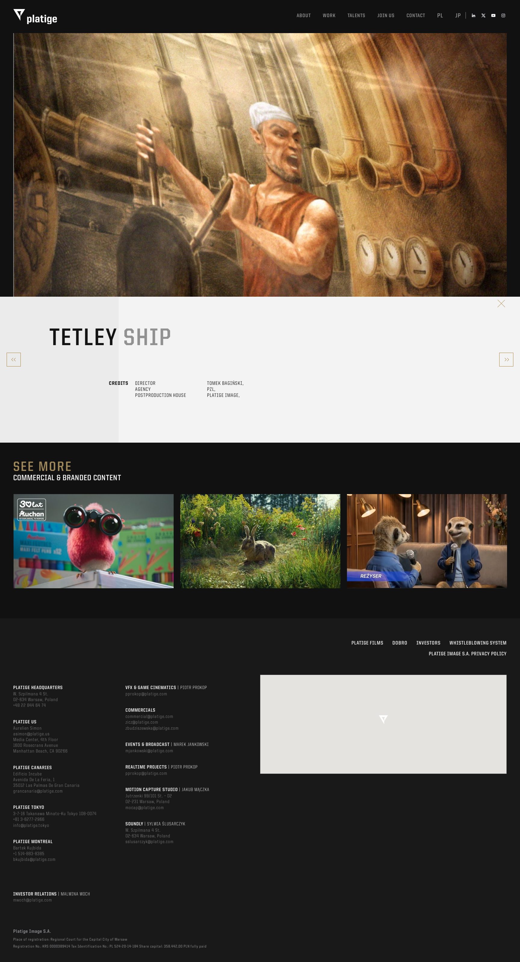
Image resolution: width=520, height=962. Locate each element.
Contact (416, 15)
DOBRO (399, 643)
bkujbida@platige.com (34, 859)
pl (440, 16)
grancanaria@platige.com (38, 791)
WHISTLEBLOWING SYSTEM (478, 643)
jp (458, 16)
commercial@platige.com (149, 716)
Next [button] (506, 541)
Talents (356, 15)
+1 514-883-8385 (29, 854)
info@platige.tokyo (31, 825)
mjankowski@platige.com (149, 751)
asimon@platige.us (31, 734)
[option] (94, 541)
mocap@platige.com (144, 808)
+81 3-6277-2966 (29, 819)
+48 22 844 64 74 (29, 705)
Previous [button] (14, 541)
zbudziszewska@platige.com (152, 728)
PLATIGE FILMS (367, 643)
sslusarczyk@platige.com (149, 842)
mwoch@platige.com (32, 900)
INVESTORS (428, 643)
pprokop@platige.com (146, 694)
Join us (386, 15)
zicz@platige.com (141, 722)
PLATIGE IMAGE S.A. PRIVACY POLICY (468, 654)
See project (93, 554)
